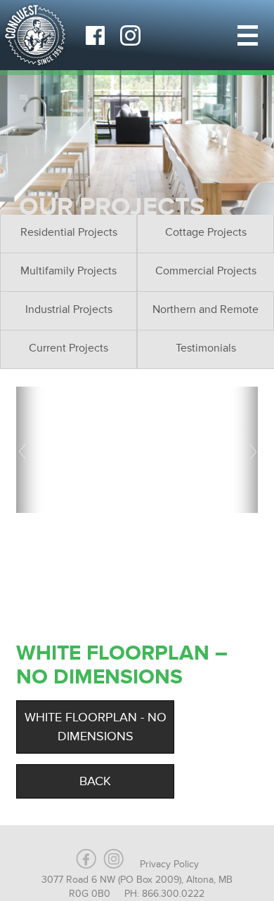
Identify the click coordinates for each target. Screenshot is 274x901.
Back (95, 781)
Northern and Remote (205, 309)
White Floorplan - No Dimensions (96, 726)
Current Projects (68, 348)
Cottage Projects (206, 232)
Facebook (94, 35)
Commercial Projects (205, 271)
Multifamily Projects (68, 271)
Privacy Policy (169, 864)
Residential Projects (68, 232)
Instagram (130, 35)
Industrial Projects (68, 309)
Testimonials (206, 348)
